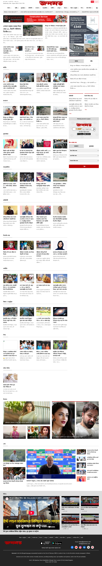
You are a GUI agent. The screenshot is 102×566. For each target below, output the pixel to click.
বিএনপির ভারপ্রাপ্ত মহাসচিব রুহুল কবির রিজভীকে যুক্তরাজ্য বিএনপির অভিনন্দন (60, 219)
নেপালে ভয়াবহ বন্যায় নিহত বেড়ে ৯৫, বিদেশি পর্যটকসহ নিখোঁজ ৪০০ (12, 29)
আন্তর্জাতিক (45, 8)
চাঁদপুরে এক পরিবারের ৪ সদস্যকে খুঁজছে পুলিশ (55, 26)
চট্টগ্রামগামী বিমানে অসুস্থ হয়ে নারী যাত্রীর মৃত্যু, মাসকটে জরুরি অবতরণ (60, 119)
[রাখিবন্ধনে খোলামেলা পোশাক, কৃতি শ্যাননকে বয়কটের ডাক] (26, 412)
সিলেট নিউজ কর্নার (88, 96)
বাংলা (92, 1)
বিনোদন (65, 8)
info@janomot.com (84, 543)
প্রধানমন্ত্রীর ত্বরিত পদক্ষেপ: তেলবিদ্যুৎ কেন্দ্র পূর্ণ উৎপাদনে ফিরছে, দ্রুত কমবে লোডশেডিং (60, 287)
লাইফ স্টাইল (88, 8)
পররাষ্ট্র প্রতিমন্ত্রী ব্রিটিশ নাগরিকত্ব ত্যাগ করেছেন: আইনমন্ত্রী (59, 86)
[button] (54, 419)
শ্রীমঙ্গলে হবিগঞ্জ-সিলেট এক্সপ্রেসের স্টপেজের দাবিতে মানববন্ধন (42, 254)
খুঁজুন (97, 8)
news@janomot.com (85, 541)
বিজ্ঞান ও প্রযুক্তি (74, 8)
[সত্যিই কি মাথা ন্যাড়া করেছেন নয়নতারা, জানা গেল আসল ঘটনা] (38, 432)
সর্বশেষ (8, 8)
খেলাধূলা (59, 8)
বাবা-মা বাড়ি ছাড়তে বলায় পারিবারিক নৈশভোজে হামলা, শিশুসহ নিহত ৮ (26, 185)
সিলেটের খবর (6, 235)
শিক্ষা (82, 8)
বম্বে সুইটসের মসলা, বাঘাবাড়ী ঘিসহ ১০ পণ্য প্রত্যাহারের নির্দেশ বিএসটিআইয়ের (9, 287)
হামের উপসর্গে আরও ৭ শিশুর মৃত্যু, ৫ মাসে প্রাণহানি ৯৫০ (30, 49)
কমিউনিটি (30, 8)
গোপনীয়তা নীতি (76, 537)
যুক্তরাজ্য (23, 8)
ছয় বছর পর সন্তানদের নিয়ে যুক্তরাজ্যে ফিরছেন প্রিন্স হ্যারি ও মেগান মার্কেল (27, 152)
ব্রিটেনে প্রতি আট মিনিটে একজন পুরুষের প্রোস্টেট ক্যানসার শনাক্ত (9, 152)
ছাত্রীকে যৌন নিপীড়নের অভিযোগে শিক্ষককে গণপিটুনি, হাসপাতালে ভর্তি (59, 353)
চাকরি (82, 537)
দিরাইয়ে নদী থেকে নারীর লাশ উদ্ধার (78, 79)
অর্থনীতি (52, 8)
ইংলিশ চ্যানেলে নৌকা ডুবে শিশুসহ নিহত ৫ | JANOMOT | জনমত (70, 526)
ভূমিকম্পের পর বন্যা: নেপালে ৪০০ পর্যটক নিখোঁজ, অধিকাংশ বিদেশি (10, 185)
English (96, 1)
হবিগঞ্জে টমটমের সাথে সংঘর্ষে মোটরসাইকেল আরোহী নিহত (83, 75)
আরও (70, 113)
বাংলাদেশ (37, 8)
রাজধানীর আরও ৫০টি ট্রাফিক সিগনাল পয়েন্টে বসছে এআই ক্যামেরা (9, 320)
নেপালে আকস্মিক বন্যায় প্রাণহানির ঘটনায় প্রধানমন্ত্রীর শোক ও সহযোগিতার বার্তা (10, 86)
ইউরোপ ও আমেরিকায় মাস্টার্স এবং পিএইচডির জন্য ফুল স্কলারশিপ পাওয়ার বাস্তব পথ (10, 353)
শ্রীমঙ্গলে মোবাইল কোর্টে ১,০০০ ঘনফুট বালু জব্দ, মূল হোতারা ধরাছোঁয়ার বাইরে (43, 152)
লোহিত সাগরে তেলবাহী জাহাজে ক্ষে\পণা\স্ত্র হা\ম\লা (70, 508)
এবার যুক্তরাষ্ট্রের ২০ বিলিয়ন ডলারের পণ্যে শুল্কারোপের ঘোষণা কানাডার (59, 185)
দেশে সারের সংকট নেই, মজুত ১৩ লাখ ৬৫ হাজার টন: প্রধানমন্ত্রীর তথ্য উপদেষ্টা (26, 287)
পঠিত (91, 61)
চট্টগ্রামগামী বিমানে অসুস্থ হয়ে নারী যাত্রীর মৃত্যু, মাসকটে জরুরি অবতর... (52, 49)
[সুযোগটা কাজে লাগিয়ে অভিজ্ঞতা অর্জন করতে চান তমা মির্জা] (14, 432)
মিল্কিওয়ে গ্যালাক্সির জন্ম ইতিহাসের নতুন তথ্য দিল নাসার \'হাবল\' (60, 320)
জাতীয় (16, 8)
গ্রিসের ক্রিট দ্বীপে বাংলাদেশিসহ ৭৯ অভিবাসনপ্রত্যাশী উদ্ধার (25, 86)
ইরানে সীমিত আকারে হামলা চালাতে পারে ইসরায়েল (89, 526)
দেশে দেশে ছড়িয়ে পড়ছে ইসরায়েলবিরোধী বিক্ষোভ (89, 508)
